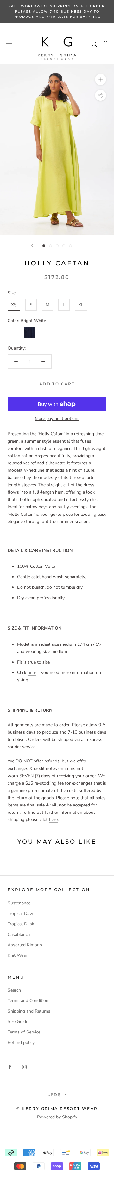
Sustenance (19, 903)
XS (14, 305)
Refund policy (21, 1042)
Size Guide (18, 1022)
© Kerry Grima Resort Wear (57, 1108)
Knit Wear (17, 955)
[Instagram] (24, 1066)
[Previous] (32, 245)
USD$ (54, 1094)
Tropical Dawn (22, 913)
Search (14, 990)
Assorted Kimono (25, 945)
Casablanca (19, 934)
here (32, 673)
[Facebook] (10, 1066)
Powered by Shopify (57, 1117)
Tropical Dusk (21, 924)
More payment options (57, 419)
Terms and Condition (28, 1001)
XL (81, 305)
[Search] (94, 44)
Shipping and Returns (29, 1011)
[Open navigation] (9, 44)
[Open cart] (105, 44)
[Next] (82, 245)
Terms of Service (24, 1032)
